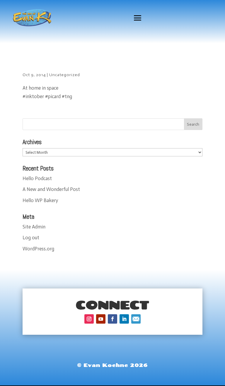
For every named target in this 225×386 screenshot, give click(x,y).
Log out (31, 237)
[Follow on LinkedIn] (124, 319)
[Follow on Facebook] (112, 319)
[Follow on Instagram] (89, 319)
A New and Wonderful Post (51, 189)
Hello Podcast (37, 178)
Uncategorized (64, 74)
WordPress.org (38, 249)
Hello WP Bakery (40, 200)
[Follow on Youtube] (100, 319)
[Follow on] (136, 319)
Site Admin (34, 227)
